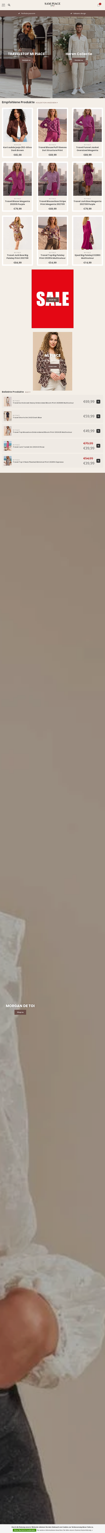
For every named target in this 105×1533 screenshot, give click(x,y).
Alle (27, 392)
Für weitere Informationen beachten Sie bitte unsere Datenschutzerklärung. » (65, 1530)
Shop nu (20, 1012)
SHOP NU (52, 300)
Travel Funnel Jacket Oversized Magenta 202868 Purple (87, 150)
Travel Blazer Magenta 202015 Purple (17, 203)
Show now (52, 366)
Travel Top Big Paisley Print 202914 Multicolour (52, 257)
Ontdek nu (26, 60)
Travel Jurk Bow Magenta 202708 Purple (87, 203)
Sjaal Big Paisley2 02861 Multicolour (87, 257)
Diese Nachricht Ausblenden (24, 1530)
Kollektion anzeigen (46, 103)
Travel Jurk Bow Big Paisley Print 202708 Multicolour (17, 258)
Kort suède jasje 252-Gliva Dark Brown (17, 149)
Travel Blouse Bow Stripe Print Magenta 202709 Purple (52, 204)
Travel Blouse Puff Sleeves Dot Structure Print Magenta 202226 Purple (52, 150)
